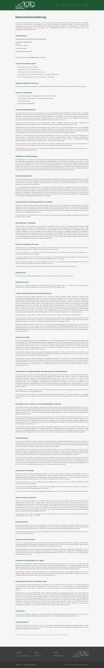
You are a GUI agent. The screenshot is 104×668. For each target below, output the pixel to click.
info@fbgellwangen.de (59, 656)
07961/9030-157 (38, 656)
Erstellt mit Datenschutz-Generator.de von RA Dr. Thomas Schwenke (32, 634)
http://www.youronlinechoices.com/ (24, 327)
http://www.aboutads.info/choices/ (69, 326)
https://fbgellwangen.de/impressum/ (36, 57)
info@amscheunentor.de (25, 51)
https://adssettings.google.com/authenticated (66, 616)
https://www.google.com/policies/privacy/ (38, 616)
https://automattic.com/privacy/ (77, 506)
